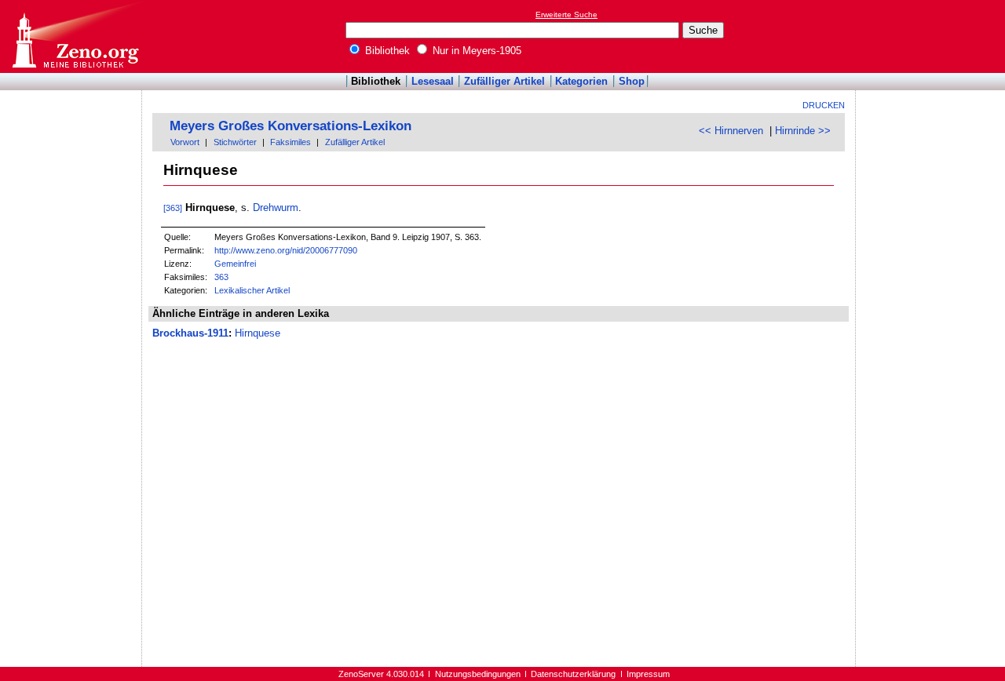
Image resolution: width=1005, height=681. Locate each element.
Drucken (823, 105)
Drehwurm (275, 207)
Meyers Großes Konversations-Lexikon (290, 125)
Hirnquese (257, 333)
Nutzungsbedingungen (478, 674)
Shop (632, 81)
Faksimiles (290, 142)
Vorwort (184, 142)
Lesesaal (432, 81)
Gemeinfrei (235, 263)
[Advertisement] (932, 36)
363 (221, 277)
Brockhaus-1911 (190, 333)
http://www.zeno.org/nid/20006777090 (285, 250)
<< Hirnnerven (731, 131)
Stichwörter (235, 142)
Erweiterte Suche (566, 14)
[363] (172, 208)
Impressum (648, 674)
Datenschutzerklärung (573, 674)
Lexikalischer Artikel (252, 290)
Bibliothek (386, 50)
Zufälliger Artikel (504, 81)
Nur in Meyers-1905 (475, 50)
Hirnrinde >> (803, 131)
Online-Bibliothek (74, 36)
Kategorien (581, 81)
